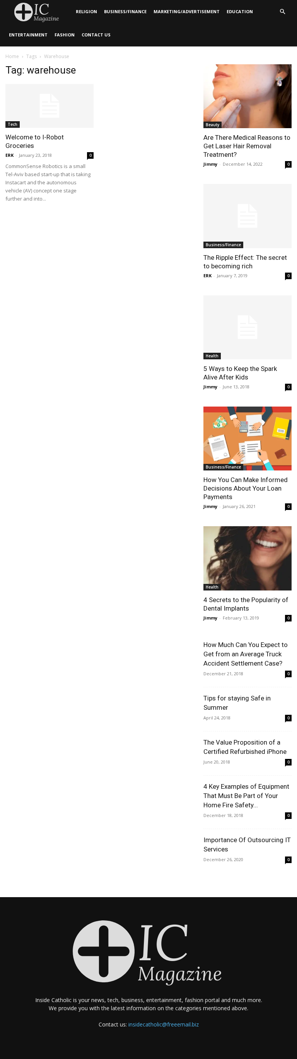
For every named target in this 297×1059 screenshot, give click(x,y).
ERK (9, 155)
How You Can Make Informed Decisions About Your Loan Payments (245, 488)
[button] (282, 11)
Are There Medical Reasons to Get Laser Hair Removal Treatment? (246, 146)
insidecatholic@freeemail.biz (163, 1024)
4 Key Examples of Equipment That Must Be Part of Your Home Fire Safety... (246, 796)
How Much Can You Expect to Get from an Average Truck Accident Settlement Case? (245, 654)
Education (240, 11)
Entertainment (28, 35)
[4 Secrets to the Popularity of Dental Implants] (247, 558)
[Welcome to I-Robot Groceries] (49, 106)
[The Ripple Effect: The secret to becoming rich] (247, 216)
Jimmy (210, 164)
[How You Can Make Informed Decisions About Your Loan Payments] (247, 438)
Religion (86, 11)
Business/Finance (125, 11)
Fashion (65, 35)
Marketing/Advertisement (187, 11)
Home (12, 56)
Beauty (212, 124)
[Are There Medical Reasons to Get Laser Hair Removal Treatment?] (247, 96)
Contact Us (96, 35)
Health (212, 356)
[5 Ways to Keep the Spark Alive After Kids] (247, 327)
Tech (12, 124)
